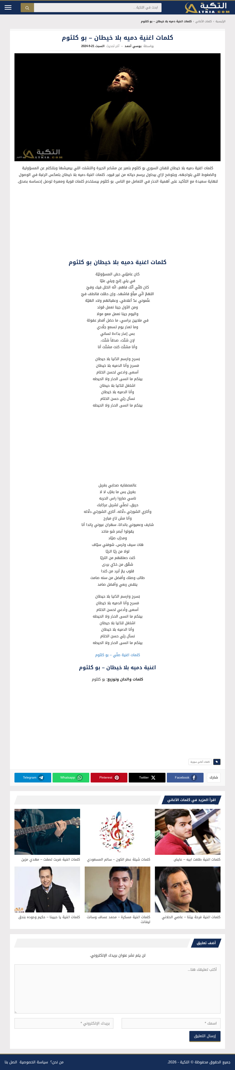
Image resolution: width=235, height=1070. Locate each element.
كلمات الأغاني (203, 21)
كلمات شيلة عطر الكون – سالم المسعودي (118, 859)
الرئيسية (220, 21)
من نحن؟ (57, 1062)
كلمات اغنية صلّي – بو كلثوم (117, 654)
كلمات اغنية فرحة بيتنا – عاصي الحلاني (191, 917)
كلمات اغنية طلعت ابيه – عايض (197, 859)
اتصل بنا (11, 1062)
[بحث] (27, 7)
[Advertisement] (117, 222)
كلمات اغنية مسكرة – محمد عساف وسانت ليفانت (118, 919)
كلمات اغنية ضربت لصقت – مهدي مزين (50, 859)
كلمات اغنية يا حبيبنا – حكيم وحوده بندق (49, 917)
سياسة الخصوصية (34, 1062)
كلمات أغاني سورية (200, 762)
